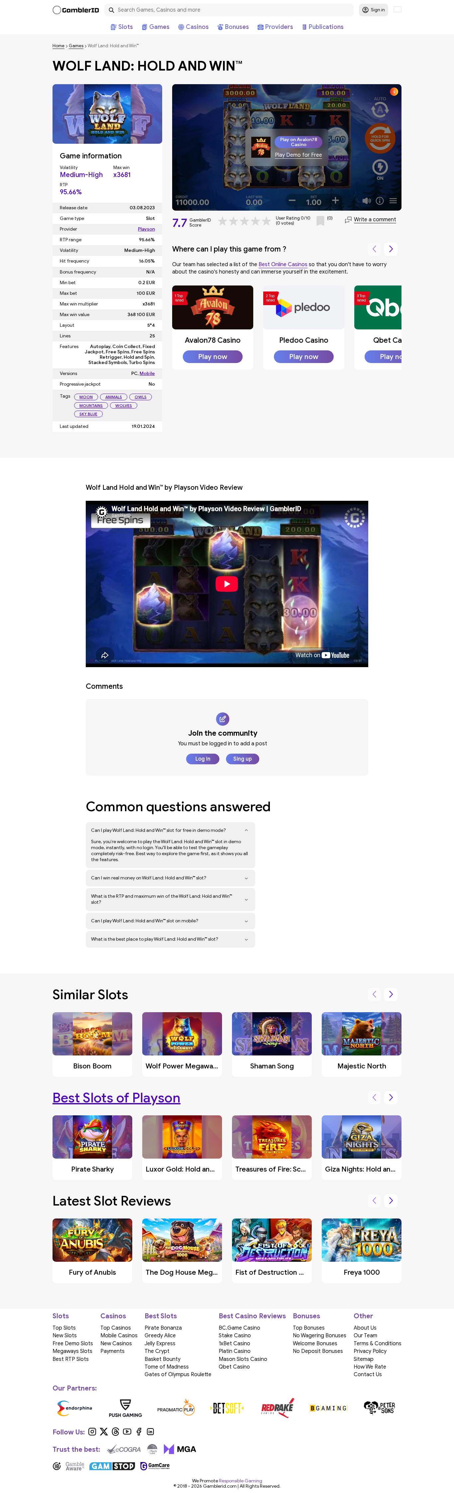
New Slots (65, 1335)
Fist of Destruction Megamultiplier (292, 1272)
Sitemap (364, 1359)
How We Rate (370, 1367)
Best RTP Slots (71, 1359)
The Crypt (157, 1351)
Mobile (147, 373)
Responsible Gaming (240, 1481)
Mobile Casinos (119, 1335)
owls (141, 396)
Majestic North (361, 1066)
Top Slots (64, 1328)
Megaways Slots (72, 1351)
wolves (123, 405)
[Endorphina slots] (75, 1408)
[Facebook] (139, 1434)
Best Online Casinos (283, 264)
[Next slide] (390, 249)
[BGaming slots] (328, 1408)
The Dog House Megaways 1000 (198, 1272)
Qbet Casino (394, 340)
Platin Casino (235, 1351)
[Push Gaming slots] (125, 1408)
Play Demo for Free (298, 155)
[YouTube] (127, 1434)
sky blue (88, 413)
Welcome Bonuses (315, 1343)
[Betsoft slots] (227, 1408)
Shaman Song (272, 1066)
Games (76, 46)
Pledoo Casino (303, 340)
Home (58, 46)
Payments (112, 1351)
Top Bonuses (309, 1328)
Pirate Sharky (92, 1169)
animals (113, 396)
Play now (212, 356)
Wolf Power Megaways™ (185, 1066)
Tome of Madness (167, 1367)
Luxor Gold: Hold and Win (187, 1169)
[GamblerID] (76, 10)
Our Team (365, 1335)
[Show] (246, 831)
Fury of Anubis (92, 1272)
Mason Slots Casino (243, 1359)
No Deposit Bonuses (318, 1351)
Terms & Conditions (377, 1343)
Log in (202, 759)
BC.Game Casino (239, 1328)
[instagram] (92, 1434)
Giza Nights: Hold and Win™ (368, 1169)
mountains (91, 405)
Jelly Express (160, 1343)
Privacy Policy (370, 1351)
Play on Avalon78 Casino (298, 142)
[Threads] (115, 1434)
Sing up (242, 759)
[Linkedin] (150, 1434)
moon (86, 396)
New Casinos (116, 1343)
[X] (104, 1434)
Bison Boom (92, 1066)
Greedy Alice (160, 1335)
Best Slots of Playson (116, 1097)
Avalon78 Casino (213, 340)
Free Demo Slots (73, 1343)
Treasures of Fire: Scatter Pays (284, 1169)
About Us (365, 1328)
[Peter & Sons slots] (379, 1408)
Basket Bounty (162, 1359)
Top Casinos (115, 1328)
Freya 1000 (362, 1272)
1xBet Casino (234, 1343)
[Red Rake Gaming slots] (278, 1408)
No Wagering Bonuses (319, 1335)
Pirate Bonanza (163, 1328)
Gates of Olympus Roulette (178, 1374)
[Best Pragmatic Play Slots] (176, 1408)
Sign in (378, 10)
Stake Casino (235, 1335)
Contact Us (368, 1374)
